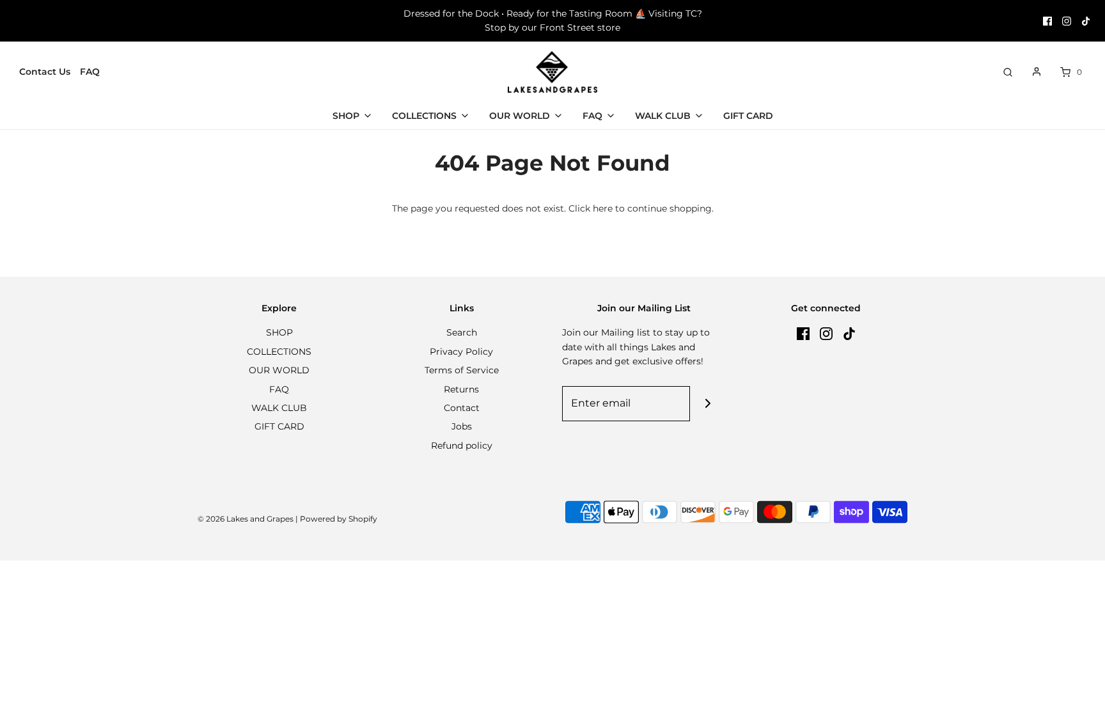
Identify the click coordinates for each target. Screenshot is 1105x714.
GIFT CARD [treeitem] (748, 115)
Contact (462, 408)
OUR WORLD (279, 370)
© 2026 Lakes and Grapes (246, 519)
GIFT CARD (279, 426)
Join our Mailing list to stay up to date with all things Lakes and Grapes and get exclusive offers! (636, 347)
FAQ (279, 389)
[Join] (707, 403)
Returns (461, 389)
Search (461, 332)
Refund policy (461, 445)
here (603, 208)
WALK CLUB (279, 408)
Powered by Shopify (338, 519)
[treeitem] (353, 115)
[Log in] (1036, 71)
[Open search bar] (1007, 72)
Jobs (461, 426)
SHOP (279, 332)
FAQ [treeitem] (90, 71)
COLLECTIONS (279, 351)
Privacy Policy (461, 351)
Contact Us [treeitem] (44, 71)
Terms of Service (462, 370)
